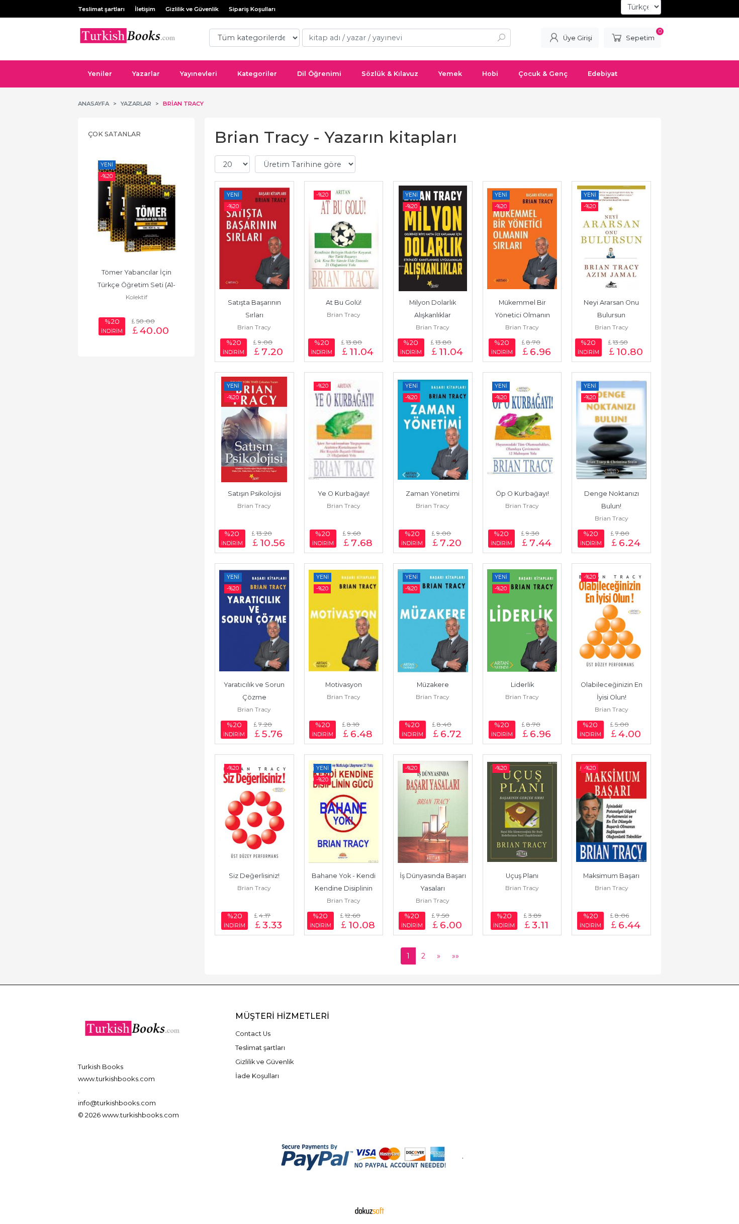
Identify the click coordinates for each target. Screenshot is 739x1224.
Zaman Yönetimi (432, 493)
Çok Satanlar (114, 134)
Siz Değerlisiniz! (254, 876)
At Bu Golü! (343, 302)
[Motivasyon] (344, 620)
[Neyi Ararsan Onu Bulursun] (611, 238)
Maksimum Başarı (611, 876)
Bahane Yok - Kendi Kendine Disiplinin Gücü (344, 888)
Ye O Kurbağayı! (343, 493)
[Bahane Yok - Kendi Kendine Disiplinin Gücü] (344, 811)
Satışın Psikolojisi (254, 493)
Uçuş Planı (522, 876)
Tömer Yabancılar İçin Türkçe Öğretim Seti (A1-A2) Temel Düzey (136, 285)
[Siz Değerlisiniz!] (254, 811)
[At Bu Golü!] (344, 238)
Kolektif (136, 297)
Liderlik (522, 684)
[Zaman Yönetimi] (433, 429)
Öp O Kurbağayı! (522, 493)
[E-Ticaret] (369, 1210)
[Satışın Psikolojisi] (254, 429)
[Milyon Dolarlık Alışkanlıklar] (433, 238)
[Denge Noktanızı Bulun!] (611, 429)
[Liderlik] (522, 620)
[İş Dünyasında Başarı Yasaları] (433, 811)
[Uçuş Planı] (522, 811)
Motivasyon (343, 684)
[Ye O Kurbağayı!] (344, 429)
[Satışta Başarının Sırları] (254, 238)
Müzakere (433, 684)
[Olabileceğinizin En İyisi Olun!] (611, 620)
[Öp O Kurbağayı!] (522, 429)
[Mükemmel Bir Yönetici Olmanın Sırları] (522, 238)
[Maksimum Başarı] (611, 811)
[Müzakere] (433, 620)
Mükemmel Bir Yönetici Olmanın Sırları (523, 315)
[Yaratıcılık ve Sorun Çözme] (254, 620)
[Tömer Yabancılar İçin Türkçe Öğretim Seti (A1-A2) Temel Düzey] (136, 208)
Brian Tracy (254, 327)
